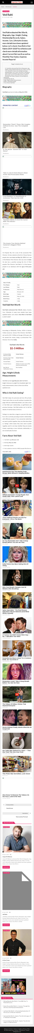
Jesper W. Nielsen (7, 856)
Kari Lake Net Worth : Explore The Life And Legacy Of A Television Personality (17, 1016)
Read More (6, 867)
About (5, 1028)
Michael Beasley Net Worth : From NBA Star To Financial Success (15, 1001)
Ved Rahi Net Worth (8, 78)
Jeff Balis (4, 914)
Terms (15, 1028)
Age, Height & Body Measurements (12, 80)
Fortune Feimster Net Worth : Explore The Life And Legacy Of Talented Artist (16, 1021)
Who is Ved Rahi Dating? (9, 81)
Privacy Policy (26, 1028)
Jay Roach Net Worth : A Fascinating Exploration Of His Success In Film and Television (16, 1011)
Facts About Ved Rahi (9, 82)
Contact (10, 1028)
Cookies (20, 1028)
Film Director (6, 11)
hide (21, 64)
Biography (6, 77)
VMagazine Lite (17, 1031)
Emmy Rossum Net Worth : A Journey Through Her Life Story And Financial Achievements (16, 1006)
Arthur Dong (5, 960)
